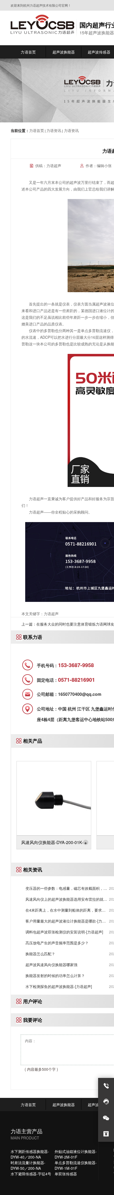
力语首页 (36, 130)
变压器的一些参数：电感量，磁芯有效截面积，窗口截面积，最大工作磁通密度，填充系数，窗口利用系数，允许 (66, 888)
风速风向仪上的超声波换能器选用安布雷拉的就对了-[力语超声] (66, 899)
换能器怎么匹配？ (40, 953)
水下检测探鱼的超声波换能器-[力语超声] (58, 986)
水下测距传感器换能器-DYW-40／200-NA (30, 1154)
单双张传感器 (66, 1173)
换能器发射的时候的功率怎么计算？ (55, 975)
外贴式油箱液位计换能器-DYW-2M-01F (76, 1154)
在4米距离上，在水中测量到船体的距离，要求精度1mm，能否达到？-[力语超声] (65, 910)
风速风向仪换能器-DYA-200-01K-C (54, 842)
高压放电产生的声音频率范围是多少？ (57, 942)
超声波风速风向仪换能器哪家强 (51, 964)
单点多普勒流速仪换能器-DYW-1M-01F (76, 1165)
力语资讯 (53, 130)
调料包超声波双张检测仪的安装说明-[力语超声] (64, 932)
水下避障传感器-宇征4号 (31, 1173)
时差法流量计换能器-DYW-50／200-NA (28, 1165)
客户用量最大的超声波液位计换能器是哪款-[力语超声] (65, 921)
